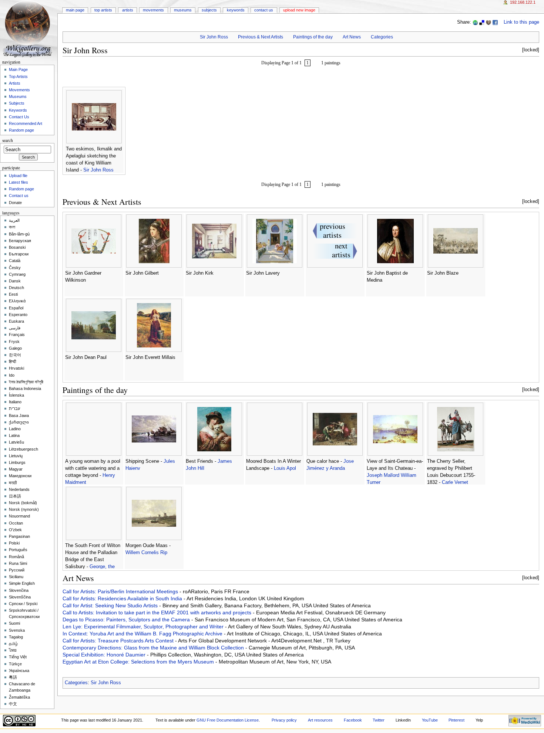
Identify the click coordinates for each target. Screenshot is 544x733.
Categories (382, 37)
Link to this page (521, 22)
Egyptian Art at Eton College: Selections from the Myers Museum (139, 662)
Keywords (236, 10)
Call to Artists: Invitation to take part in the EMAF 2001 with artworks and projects (158, 612)
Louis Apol (285, 468)
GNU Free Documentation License (228, 720)
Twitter (379, 720)
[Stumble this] (475, 22)
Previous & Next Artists (260, 37)
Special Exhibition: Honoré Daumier (105, 655)
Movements (153, 10)
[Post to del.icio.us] (481, 22)
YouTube (430, 720)
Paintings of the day (313, 37)
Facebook (353, 720)
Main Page (75, 10)
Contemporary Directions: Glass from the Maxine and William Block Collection (154, 648)
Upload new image (299, 10)
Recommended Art (25, 123)
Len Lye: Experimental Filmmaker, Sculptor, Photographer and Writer (144, 627)
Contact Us (263, 10)
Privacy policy (284, 720)
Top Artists (103, 10)
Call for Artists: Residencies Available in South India (123, 598)
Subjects (209, 10)
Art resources (320, 720)
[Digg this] (488, 22)
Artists (127, 10)
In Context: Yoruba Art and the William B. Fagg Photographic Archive (143, 634)
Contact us (18, 195)
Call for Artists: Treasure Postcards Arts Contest (119, 641)
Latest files (18, 182)
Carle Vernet (455, 482)
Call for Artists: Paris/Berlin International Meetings (121, 591)
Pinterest (456, 720)
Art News (352, 37)
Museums (183, 10)
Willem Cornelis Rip (146, 552)
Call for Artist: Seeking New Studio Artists (111, 605)
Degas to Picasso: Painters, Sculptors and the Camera (127, 619)
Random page (21, 130)
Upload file (18, 175)
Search (7, 140)
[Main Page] (28, 28)
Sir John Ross (214, 37)
